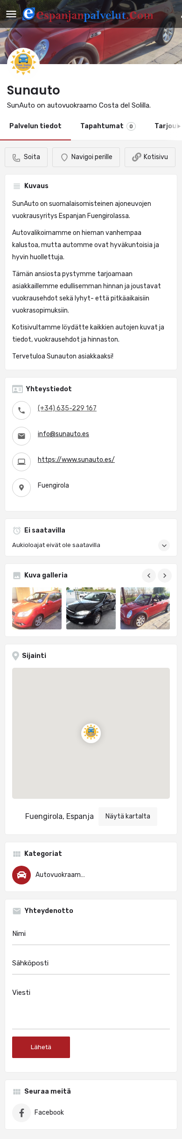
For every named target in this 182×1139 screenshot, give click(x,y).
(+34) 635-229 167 (67, 408)
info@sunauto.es (63, 434)
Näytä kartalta (127, 816)
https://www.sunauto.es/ (76, 460)
